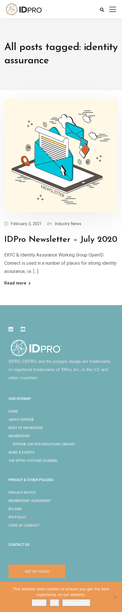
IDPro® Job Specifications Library (44, 444)
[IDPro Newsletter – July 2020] (61, 155)
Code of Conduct (24, 525)
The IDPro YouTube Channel (33, 461)
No (54, 602)
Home (13, 411)
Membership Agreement (30, 501)
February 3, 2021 (26, 223)
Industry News (68, 223)
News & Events (22, 452)
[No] (115, 597)
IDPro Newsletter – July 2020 (60, 239)
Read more (15, 283)
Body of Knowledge (26, 428)
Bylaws (15, 509)
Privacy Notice (22, 493)
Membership (19, 436)
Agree (39, 602)
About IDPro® (21, 420)
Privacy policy (76, 602)
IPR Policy (17, 517)
